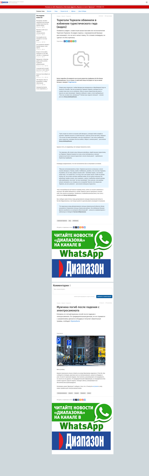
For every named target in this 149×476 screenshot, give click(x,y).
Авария (76, 393)
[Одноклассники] (71, 41)
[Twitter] (67, 41)
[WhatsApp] (73, 41)
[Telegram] (75, 41)
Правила (83, 393)
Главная (58, 16)
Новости (63, 16)
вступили (95, 386)
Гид (70, 220)
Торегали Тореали (62, 220)
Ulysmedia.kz (75, 321)
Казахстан (68, 16)
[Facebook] (65, 41)
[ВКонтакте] (69, 41)
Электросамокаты (62, 393)
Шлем (89, 393)
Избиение (75, 220)
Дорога (70, 393)
